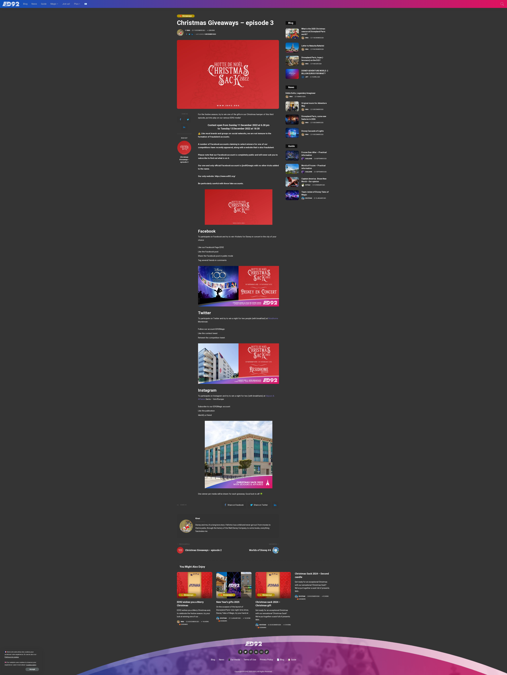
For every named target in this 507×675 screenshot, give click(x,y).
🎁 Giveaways (186, 16)
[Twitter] (188, 119)
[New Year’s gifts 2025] (234, 585)
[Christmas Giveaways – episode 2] (184, 148)
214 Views (288, 625)
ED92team (308, 198)
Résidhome (273, 318)
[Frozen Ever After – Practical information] (292, 156)
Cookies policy (31, 665)
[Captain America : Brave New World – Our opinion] (292, 182)
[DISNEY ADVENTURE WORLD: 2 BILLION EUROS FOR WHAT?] (292, 74)
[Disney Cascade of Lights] (292, 133)
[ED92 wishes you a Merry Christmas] (194, 585)
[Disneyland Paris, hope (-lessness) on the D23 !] (292, 61)
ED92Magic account (221, 406)
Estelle (307, 185)
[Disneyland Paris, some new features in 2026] (292, 120)
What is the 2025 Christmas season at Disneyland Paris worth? (313, 31)
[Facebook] (180, 119)
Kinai (188, 30)
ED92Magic (220, 329)
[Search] (502, 4)
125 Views (247, 618)
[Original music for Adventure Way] (292, 106)
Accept (32, 669)
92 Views (325, 596)
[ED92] (11, 4)
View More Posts (267, 518)
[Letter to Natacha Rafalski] (292, 48)
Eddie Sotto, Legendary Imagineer (301, 93)
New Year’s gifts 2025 (227, 602)
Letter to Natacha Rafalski (312, 46)
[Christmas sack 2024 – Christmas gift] (273, 585)
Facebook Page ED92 (214, 247)
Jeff (306, 77)
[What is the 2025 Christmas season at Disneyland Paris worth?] (292, 33)
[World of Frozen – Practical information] (292, 169)
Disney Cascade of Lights (312, 131)
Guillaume (308, 158)
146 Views (205, 621)
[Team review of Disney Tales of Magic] (292, 195)
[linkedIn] (184, 127)
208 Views (212, 30)
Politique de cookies (12, 657)
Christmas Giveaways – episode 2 (184, 159)
